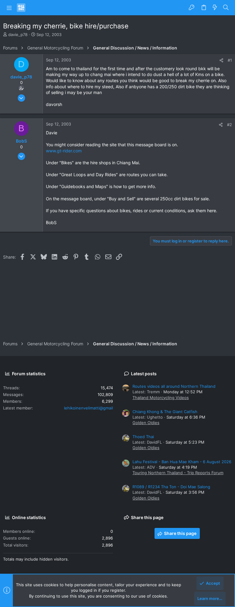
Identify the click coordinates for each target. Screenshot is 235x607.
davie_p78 (18, 34)
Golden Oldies (145, 422)
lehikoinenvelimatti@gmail (88, 407)
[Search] (226, 7)
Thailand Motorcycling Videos (160, 397)
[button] (9, 7)
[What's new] (215, 7)
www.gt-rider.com (64, 150)
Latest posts (144, 373)
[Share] (221, 60)
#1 (230, 60)
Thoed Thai (143, 436)
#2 (229, 124)
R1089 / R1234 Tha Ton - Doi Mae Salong (171, 486)
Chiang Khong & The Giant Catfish (164, 411)
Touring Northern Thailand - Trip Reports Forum (177, 472)
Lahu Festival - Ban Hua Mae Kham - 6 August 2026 (181, 461)
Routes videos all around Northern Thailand (173, 386)
